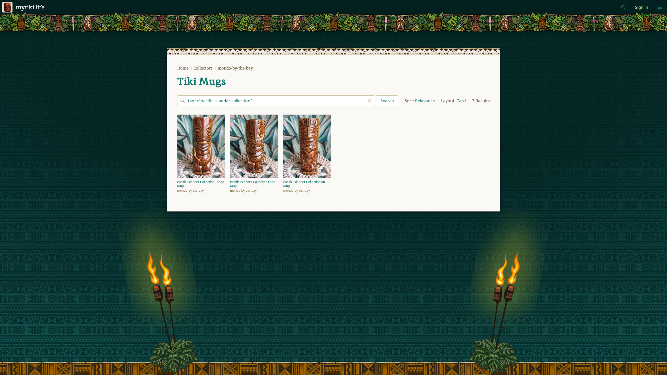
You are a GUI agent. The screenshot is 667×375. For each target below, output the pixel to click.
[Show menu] (659, 7)
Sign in (641, 7)
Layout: (448, 101)
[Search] (276, 100)
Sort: (409, 101)
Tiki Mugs (201, 81)
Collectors (204, 68)
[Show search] (623, 7)
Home (183, 68)
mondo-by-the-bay (235, 68)
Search (387, 101)
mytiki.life (30, 7)
